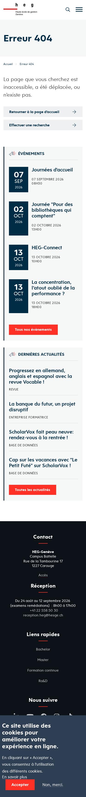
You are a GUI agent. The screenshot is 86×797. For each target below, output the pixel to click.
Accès (43, 575)
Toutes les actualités (32, 489)
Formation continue (43, 670)
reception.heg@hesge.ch (43, 615)
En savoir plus (14, 777)
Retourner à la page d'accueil (34, 111)
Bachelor (43, 649)
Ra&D (43, 680)
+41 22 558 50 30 (44, 610)
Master (43, 659)
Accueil (8, 64)
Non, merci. (52, 785)
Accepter (20, 784)
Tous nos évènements (33, 329)
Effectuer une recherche (29, 124)
